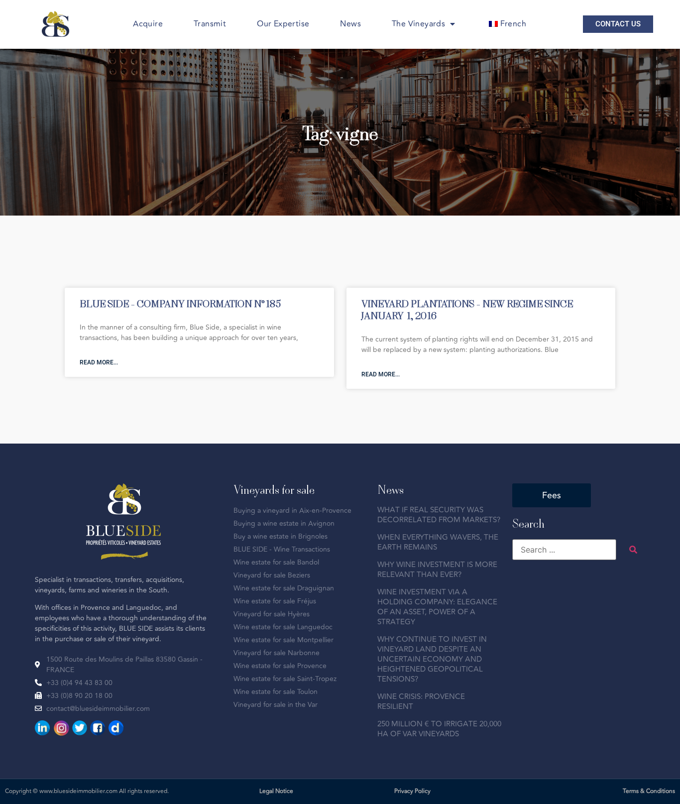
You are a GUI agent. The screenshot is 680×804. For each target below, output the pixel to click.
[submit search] (633, 550)
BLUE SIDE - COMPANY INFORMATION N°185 (180, 303)
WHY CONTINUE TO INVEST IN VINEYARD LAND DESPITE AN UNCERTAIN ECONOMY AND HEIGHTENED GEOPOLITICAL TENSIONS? (432, 659)
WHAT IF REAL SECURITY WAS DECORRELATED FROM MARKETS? (438, 515)
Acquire (148, 24)
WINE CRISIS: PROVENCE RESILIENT (421, 701)
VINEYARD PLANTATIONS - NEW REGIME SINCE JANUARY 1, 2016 (467, 309)
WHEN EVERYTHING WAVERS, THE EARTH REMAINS (437, 542)
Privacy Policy (412, 791)
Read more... (99, 362)
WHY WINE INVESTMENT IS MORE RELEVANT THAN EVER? (437, 569)
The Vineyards (418, 24)
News (350, 24)
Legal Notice (276, 791)
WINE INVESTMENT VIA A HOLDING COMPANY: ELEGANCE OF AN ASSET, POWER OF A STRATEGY (437, 607)
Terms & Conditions (649, 791)
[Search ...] (564, 549)
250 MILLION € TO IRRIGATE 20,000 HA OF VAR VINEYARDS (439, 729)
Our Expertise (283, 24)
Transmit (210, 24)
